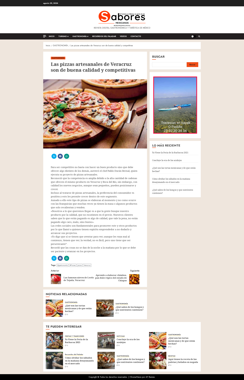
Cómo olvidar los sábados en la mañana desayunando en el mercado (171, 180)
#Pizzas (72, 265)
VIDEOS (123, 36)
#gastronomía (62, 265)
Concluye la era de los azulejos (167, 160)
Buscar (158, 56)
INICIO (52, 36)
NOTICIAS (121, 336)
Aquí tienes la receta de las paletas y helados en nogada (183, 360)
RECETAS (171, 356)
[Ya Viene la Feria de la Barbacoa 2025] (54, 340)
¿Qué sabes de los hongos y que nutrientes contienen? (130, 308)
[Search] (199, 36)
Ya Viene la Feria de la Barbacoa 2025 (170, 152)
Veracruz (87, 265)
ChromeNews (135, 377)
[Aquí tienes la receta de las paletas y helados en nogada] (157, 360)
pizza (80, 265)
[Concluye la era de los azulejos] (106, 340)
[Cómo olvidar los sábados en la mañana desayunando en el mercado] (54, 360)
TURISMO (62, 36)
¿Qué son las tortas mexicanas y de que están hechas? (78, 308)
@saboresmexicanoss (122, 26)
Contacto (136, 36)
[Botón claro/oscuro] (193, 36)
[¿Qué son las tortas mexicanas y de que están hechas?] (54, 308)
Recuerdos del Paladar (104, 36)
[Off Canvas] (44, 36)
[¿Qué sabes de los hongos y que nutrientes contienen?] (105, 308)
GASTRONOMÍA (79, 36)
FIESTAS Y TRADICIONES (74, 336)
